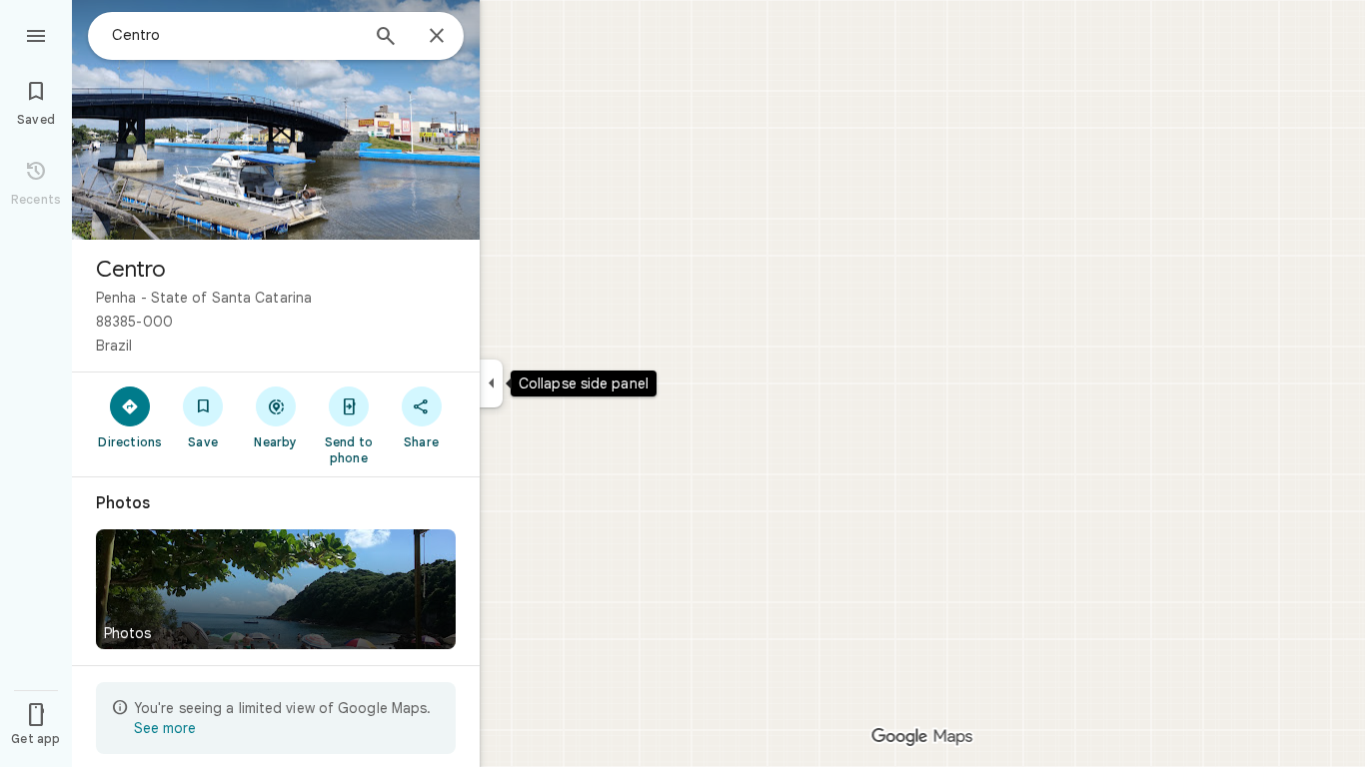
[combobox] (235, 35)
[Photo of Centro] (276, 120)
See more (165, 728)
